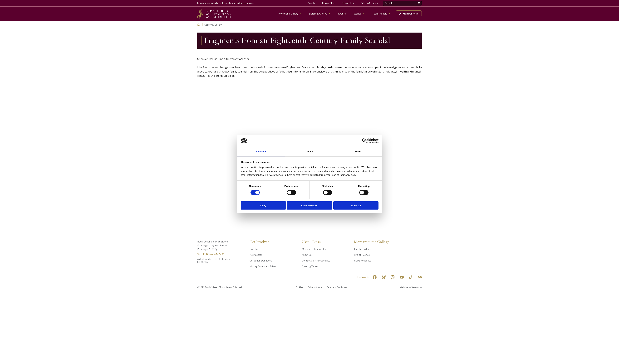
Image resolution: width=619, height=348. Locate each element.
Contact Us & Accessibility (316, 260)
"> (384, 277)
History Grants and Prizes (263, 266)
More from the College (371, 242)
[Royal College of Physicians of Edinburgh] (214, 13)
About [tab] (357, 151)
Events (342, 13)
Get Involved (259, 242)
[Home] (199, 24)
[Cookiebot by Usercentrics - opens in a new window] (364, 140)
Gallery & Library (369, 3)
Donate (311, 3)
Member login (410, 13)
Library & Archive (318, 13)
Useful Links (311, 242)
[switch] (291, 192)
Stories (357, 13)
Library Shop (328, 3)
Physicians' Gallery (288, 13)
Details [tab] (310, 151)
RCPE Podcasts (362, 260)
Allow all (356, 205)
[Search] (419, 3)
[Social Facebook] (375, 277)
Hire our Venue (362, 254)
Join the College (362, 249)
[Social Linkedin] (393, 277)
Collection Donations (261, 260)
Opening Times (310, 266)
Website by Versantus (411, 287)
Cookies (299, 287)
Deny (263, 205)
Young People (379, 13)
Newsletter (348, 3)
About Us (307, 254)
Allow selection (309, 205)
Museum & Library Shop (314, 249)
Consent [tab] (261, 151)
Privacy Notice (315, 287)
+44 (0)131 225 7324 (213, 253)
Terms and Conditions (337, 287)
